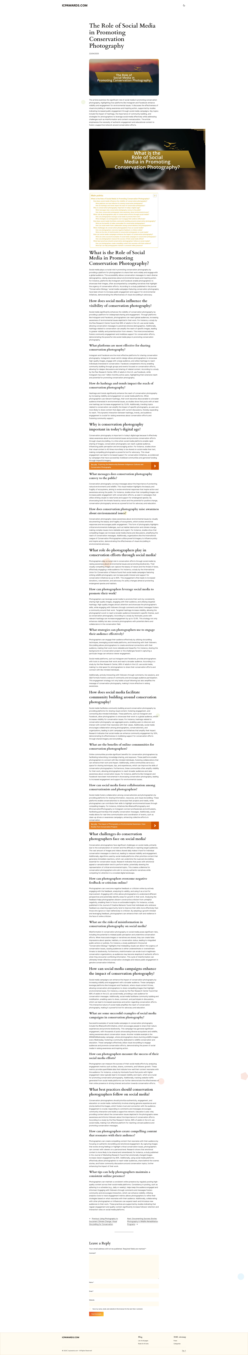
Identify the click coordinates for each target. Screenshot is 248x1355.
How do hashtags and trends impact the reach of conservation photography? (120, 205)
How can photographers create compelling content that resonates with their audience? (123, 243)
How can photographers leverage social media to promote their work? (118, 216)
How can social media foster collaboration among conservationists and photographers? (123, 225)
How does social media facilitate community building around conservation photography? (124, 221)
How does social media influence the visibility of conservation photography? (120, 201)
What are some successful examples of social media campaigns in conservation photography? (126, 236)
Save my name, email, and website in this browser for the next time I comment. (118, 1309)
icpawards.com (74, 5)
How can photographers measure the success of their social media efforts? (120, 239)
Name (91, 1282)
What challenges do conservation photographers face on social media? (118, 228)
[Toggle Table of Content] (154, 195)
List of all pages (143, 1340)
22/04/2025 (94, 54)
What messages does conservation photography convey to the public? (118, 210)
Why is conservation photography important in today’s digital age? (116, 208)
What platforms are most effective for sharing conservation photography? (119, 203)
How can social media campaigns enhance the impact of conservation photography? (123, 234)
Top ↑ (184, 1350)
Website (91, 1300)
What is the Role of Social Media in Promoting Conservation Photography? (120, 199)
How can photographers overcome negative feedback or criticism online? (119, 230)
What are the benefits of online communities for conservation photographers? (120, 223)
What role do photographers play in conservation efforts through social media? (121, 214)
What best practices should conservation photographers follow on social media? (121, 241)
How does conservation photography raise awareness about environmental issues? (122, 212)
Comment (92, 1253)
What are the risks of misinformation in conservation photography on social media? (122, 232)
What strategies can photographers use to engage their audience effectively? (120, 219)
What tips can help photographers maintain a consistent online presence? (119, 245)
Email (91, 1291)
